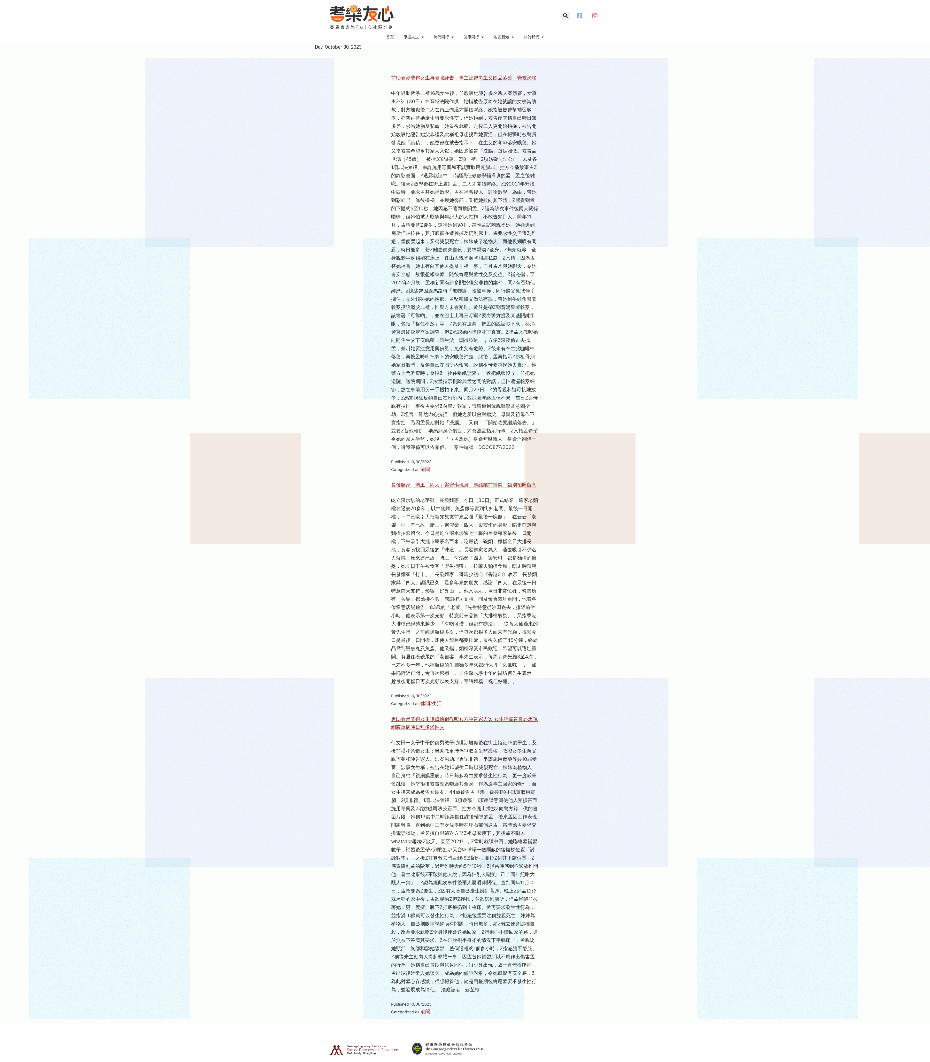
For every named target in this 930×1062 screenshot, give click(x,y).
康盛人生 (411, 37)
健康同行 (471, 37)
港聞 (425, 469)
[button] (565, 16)
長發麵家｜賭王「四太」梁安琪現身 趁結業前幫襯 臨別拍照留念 (463, 485)
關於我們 (531, 37)
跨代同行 (441, 37)
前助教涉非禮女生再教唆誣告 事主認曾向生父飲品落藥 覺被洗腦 (463, 78)
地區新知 (501, 37)
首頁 (390, 37)
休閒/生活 (431, 703)
